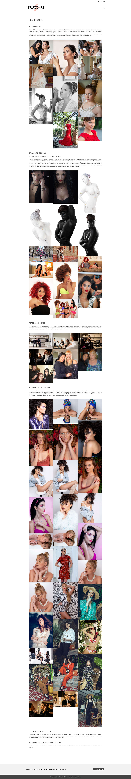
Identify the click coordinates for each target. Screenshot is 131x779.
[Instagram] (101, 1)
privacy (79, 776)
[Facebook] (98, 1)
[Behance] (104, 1)
